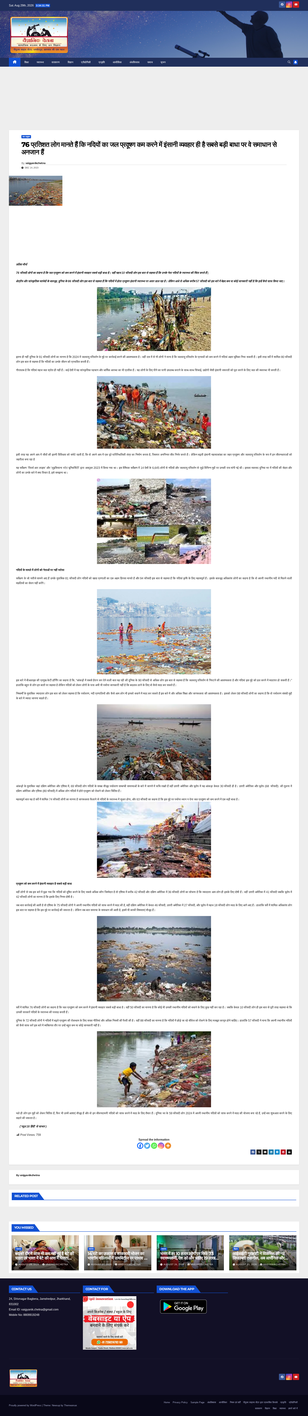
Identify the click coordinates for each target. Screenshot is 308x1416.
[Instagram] (161, 1146)
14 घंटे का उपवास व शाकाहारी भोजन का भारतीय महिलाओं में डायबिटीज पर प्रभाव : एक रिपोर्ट (116, 1258)
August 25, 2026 (247, 1264)
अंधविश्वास (135, 62)
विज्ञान (70, 62)
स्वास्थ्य (40, 62)
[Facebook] (140, 1146)
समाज (150, 62)
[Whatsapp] (154, 1146)
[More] (168, 1146)
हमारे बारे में (293, 1408)
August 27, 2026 (101, 1264)
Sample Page (197, 1402)
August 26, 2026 (174, 1264)
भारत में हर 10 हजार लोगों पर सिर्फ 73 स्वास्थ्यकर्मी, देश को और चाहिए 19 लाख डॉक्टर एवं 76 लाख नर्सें (187, 1258)
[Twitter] (147, 1146)
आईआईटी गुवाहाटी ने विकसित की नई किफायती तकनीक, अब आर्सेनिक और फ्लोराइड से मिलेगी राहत (258, 1258)
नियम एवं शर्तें (235, 1402)
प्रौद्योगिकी (86, 62)
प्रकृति (102, 62)
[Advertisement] (154, 104)
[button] (289, 62)
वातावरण (56, 62)
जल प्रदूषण (26, 137)
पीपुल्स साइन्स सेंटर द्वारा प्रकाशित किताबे (260, 1402)
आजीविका (117, 62)
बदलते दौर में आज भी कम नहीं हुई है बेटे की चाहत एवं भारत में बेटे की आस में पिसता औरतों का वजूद (44, 1258)
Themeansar (70, 1405)
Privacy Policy (180, 1402)
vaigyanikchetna (35, 163)
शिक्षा (26, 62)
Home (167, 1402)
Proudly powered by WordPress (25, 1405)
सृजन (163, 62)
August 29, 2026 (29, 1264)
